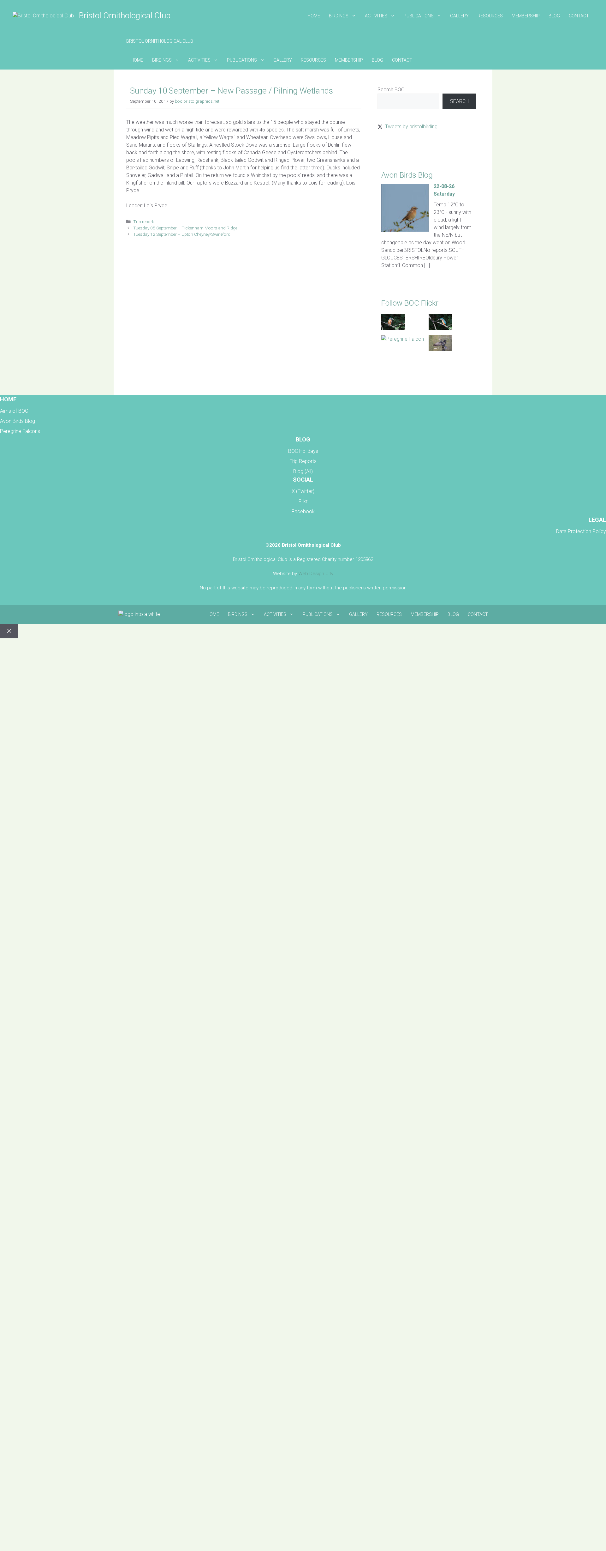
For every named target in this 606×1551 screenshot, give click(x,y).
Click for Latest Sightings (404, 149)
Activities (376, 15)
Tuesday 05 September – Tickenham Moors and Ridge (185, 227)
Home (313, 15)
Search (459, 101)
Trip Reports (303, 461)
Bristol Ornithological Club (124, 15)
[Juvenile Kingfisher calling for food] (440, 328)
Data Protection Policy (581, 531)
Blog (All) (303, 471)
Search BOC (390, 90)
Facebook (303, 511)
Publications (419, 15)
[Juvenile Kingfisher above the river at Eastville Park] (393, 328)
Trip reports (144, 221)
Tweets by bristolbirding (411, 127)
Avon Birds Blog (17, 421)
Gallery (459, 15)
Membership (526, 15)
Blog (554, 15)
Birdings (338, 15)
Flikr (303, 501)
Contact (579, 15)
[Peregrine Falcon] (402, 339)
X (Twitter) (303, 491)
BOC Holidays (303, 451)
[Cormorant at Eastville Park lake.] (440, 349)
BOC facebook (393, 375)
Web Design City (315, 573)
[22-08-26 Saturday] (405, 230)
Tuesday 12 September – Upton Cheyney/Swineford (181, 234)
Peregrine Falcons (20, 431)
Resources (490, 15)
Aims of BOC (14, 411)
